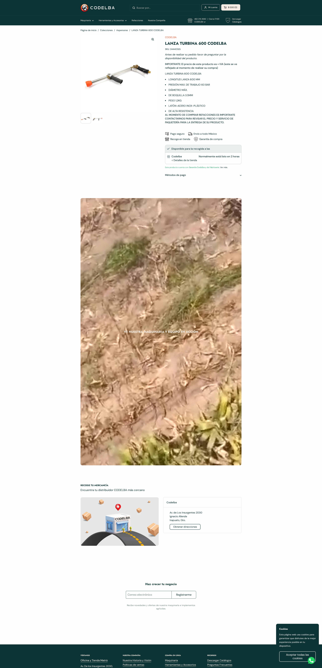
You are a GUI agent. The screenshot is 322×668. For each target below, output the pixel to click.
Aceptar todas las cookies (297, 656)
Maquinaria (171, 660)
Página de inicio (88, 30)
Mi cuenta (212, 7)
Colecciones (106, 30)
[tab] (184, 160)
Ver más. (224, 167)
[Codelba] (97, 8)
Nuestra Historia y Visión (137, 660)
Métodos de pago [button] (175, 175)
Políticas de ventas (133, 664)
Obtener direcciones (185, 526)
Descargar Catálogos (219, 660)
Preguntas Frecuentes (219, 664)
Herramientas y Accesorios (180, 664)
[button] (230, 7)
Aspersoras (122, 30)
